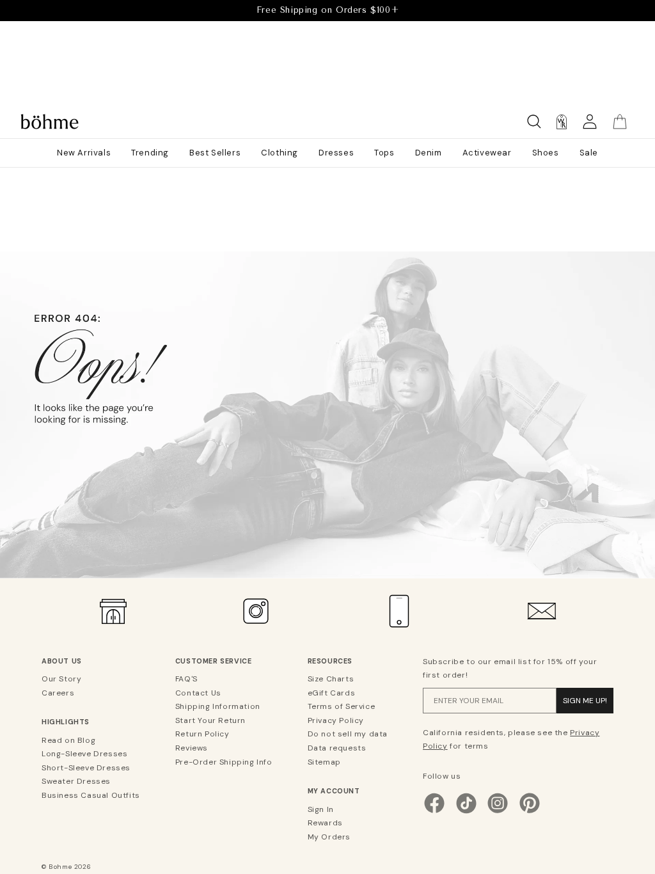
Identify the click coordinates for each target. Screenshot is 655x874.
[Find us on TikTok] (466, 812)
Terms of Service (341, 706)
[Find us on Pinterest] (529, 812)
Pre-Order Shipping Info (223, 762)
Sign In (321, 809)
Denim (428, 152)
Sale (589, 152)
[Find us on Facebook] (434, 812)
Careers (58, 693)
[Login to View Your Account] (589, 122)
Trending (150, 152)
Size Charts (331, 679)
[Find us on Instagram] (497, 812)
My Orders (329, 837)
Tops (384, 152)
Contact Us (198, 693)
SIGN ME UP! (585, 700)
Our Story (61, 679)
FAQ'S (186, 679)
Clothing (279, 152)
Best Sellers (215, 152)
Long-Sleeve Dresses (84, 754)
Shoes (545, 152)
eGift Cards (332, 693)
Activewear (487, 152)
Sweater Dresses (76, 781)
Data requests (337, 748)
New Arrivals (84, 152)
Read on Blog (68, 740)
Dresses (336, 152)
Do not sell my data (348, 734)
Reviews (191, 748)
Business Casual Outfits (91, 795)
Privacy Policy (336, 720)
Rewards (325, 823)
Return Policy (202, 734)
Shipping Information (217, 706)
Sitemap (324, 762)
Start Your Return (210, 720)
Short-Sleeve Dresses (86, 768)
